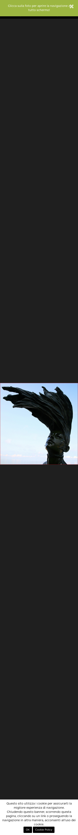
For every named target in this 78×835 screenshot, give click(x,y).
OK (28, 830)
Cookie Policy (43, 830)
